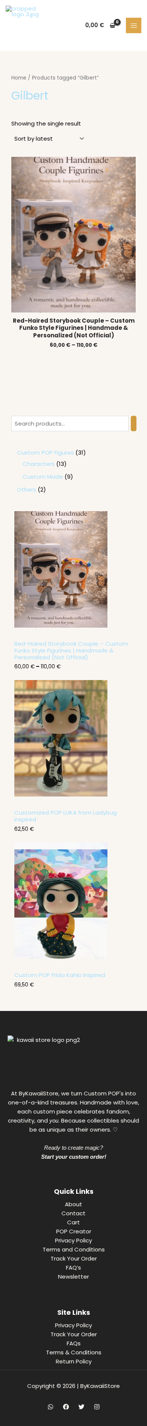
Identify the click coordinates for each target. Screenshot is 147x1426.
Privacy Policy (73, 1240)
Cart (73, 1222)
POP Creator (73, 1231)
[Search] (133, 423)
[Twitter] (81, 1407)
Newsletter (73, 1276)
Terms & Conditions (73, 1352)
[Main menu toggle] (133, 25)
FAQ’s (73, 1267)
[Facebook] (66, 1407)
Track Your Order (74, 1258)
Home (18, 77)
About (73, 1204)
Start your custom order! (73, 1156)
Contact (73, 1213)
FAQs (74, 1343)
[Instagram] (97, 1407)
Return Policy (74, 1361)
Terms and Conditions (74, 1249)
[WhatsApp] (50, 1407)
